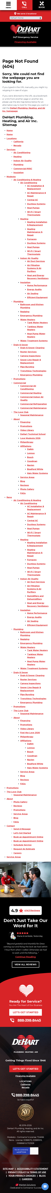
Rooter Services (28, 352)
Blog (22, 481)
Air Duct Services (36, 261)
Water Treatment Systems (34, 341)
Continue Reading (25, 957)
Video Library (27, 430)
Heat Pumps (33, 208)
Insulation (19, 172)
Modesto (11, 177)
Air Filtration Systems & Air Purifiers (34, 268)
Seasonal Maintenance (31, 415)
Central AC (32, 200)
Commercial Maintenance (33, 408)
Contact (11, 826)
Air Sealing (32, 293)
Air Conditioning (22, 152)
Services (11, 149)
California (18, 142)
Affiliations (25, 446)
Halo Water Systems (37, 473)
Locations (12, 138)
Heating (18, 157)
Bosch (30, 457)
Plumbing (18, 164)
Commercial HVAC (23, 169)
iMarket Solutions (27, 1185)
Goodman (32, 461)
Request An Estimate (24, 849)
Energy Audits (34, 289)
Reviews (24, 485)
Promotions (19, 379)
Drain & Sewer (21, 345)
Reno (9, 497)
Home (10, 130)
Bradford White (35, 469)
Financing (25, 422)
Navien (30, 465)
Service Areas (27, 477)
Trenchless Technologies (33, 371)
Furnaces (32, 239)
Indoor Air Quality (23, 161)
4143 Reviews (32, 910)
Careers (17, 853)
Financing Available (26, 42)
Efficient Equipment (37, 297)
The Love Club (21, 412)
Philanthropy (26, 442)
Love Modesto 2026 (30, 438)
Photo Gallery (27, 489)
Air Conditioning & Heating (27, 180)
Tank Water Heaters (37, 323)
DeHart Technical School (33, 434)
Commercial (20, 383)
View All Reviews (26, 964)
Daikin (30, 449)
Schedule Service (23, 845)
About (17, 419)
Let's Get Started (22, 833)
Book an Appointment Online (28, 837)
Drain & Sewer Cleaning (32, 348)
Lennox (31, 453)
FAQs (23, 493)
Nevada (17, 145)
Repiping (24, 312)
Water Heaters (27, 320)
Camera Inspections (30, 356)
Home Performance (37, 285)
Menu (8, 8)
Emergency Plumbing (31, 315)
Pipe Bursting (27, 367)
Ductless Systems (36, 204)
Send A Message (22, 829)
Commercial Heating (30, 393)
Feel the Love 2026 (30, 733)
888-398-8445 (24, 7)
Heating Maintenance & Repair (34, 232)
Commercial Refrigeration (33, 404)
